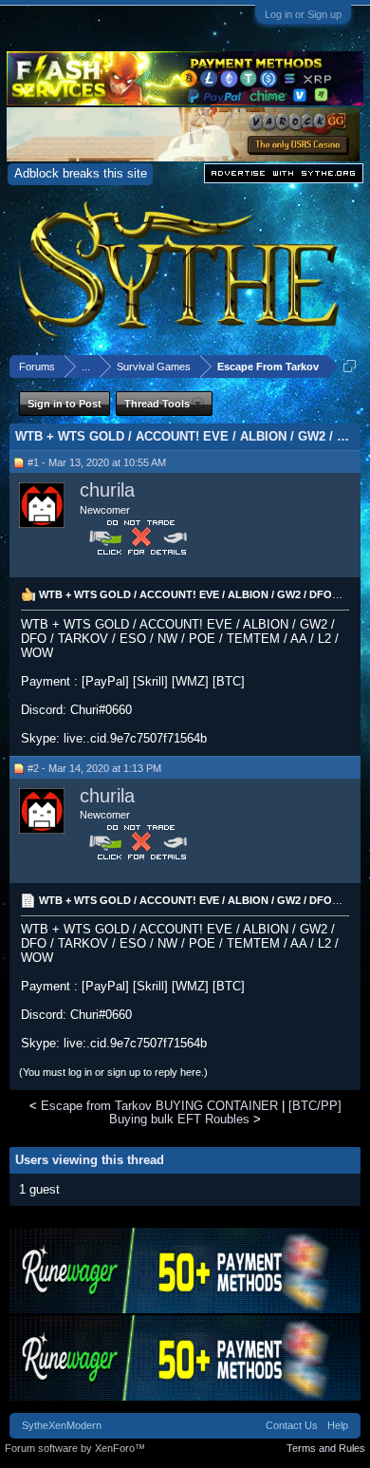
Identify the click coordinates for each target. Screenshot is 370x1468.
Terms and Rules (326, 1448)
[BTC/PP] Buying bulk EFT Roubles (225, 1112)
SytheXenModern (62, 1425)
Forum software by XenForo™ (75, 1448)
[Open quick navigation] (349, 366)
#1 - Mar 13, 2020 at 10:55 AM (97, 462)
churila (107, 490)
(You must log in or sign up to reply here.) (113, 1072)
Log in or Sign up (303, 14)
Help (337, 1425)
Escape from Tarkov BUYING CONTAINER (159, 1106)
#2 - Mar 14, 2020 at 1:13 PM (94, 768)
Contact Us (292, 1425)
